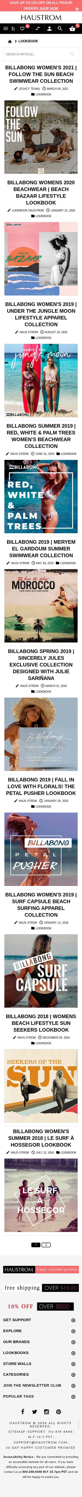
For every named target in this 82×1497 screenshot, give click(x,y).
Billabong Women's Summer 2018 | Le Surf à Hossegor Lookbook (41, 1138)
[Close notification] (77, 9)
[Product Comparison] (39, 29)
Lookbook (28, 41)
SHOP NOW (49, 8)
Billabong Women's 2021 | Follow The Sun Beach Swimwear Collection (41, 74)
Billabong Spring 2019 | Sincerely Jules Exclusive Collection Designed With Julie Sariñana (41, 664)
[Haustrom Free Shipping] (41, 1287)
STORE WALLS (17, 1364)
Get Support (17, 1320)
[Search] (60, 28)
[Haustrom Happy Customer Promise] (41, 1269)
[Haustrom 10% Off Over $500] (41, 1306)
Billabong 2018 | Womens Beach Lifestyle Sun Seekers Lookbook (41, 1023)
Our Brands (16, 1342)
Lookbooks (16, 1353)
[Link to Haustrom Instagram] (46, 1411)
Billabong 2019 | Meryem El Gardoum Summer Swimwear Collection (41, 548)
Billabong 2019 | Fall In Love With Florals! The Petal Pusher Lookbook (41, 786)
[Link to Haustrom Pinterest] (58, 1411)
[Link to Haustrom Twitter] (34, 1411)
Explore (12, 1331)
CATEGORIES (16, 1374)
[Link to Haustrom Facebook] (22, 1411)
